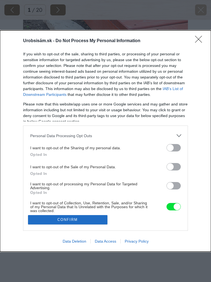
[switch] (173, 147)
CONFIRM (67, 220)
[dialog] (105, 140)
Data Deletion (74, 241)
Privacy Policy (137, 241)
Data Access (105, 241)
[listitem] (105, 136)
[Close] (200, 41)
